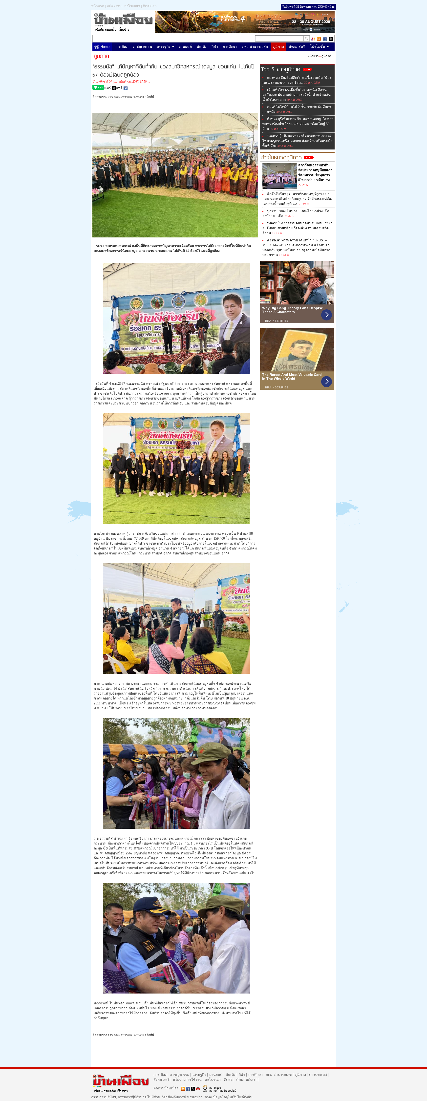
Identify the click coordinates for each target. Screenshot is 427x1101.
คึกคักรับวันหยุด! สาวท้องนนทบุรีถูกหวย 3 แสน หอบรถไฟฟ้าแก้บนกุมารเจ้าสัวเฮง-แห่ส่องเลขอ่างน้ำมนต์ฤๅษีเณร (297, 199)
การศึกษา (230, 46)
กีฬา (215, 46)
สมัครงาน (114, 6)
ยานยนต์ (185, 46)
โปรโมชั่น (317, 46)
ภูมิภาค (278, 46)
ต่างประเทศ (318, 1075)
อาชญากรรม (142, 46)
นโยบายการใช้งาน (187, 1079)
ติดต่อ (228, 1079)
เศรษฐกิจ (164, 46)
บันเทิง (202, 46)
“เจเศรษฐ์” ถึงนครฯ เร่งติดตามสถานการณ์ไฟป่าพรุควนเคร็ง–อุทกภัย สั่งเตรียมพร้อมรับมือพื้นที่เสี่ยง (297, 141)
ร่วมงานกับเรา (246, 1079)
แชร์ (108, 88)
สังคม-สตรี (297, 46)
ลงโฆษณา (132, 6)
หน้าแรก (97, 6)
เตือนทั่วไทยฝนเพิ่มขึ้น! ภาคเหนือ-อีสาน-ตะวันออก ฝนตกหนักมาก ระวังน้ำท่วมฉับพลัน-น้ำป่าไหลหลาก (297, 95)
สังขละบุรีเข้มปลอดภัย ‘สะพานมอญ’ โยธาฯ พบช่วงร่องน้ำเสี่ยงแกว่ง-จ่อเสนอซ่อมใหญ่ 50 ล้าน (297, 124)
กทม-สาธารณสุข (255, 46)
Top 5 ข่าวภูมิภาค (282, 68)
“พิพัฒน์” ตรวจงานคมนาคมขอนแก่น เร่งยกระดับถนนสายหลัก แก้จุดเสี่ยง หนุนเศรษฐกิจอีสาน (297, 228)
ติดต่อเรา (150, 6)
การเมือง (121, 46)
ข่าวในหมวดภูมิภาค (282, 157)
